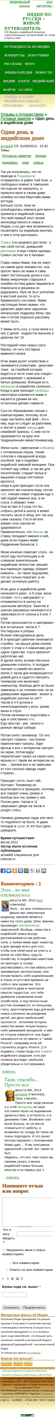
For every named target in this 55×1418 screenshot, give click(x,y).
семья (38, 162)
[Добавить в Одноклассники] (14, 870)
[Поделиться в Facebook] (3, 870)
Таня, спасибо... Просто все (21, 1082)
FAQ (48, 1375)
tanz (40, 900)
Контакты (7, 1375)
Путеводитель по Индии (27, 46)
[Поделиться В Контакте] (20, 870)
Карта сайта (37, 1375)
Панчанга (37, 105)
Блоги (23, 81)
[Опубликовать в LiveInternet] (37, 870)
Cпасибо (7, 1363)
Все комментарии (25, 1263)
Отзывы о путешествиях (22, 114)
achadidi (7, 146)
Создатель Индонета (34, 1370)
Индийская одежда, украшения (21, 103)
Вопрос (18, 1363)
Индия (40, 156)
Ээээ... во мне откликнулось (15, 892)
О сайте (26, 89)
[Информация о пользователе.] (5, 906)
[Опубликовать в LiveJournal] (32, 870)
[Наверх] (43, 870)
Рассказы (13, 63)
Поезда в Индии (18, 96)
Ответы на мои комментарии (31, 1270)
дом (25, 162)
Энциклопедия (18, 72)
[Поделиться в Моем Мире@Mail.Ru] (26, 870)
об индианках (33, 1352)
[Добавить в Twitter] (8, 870)
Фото (30, 63)
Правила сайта (21, 1375)
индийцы (10, 162)
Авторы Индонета (12, 1370)
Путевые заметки (16, 118)
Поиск (28, 1363)
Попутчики (38, 55)
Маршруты (14, 55)
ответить (8, 1071)
